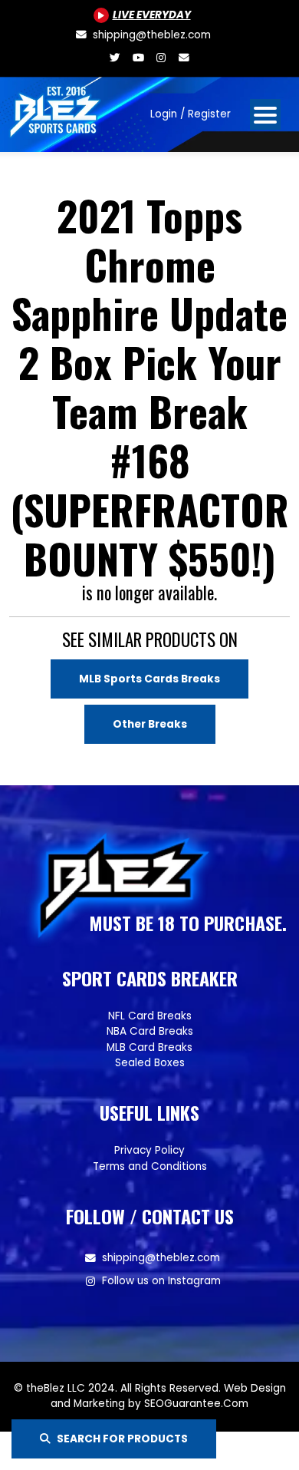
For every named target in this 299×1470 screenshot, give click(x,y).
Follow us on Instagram (161, 1280)
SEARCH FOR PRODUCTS (122, 1439)
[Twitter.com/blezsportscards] (115, 58)
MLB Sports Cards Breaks (149, 679)
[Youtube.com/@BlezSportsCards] (138, 58)
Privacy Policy (149, 1150)
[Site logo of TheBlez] (56, 108)
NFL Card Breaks (150, 1016)
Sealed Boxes (150, 1062)
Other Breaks (150, 724)
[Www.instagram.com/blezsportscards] (161, 58)
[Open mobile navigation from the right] (265, 114)
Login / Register (190, 114)
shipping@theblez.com (161, 1257)
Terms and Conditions (150, 1166)
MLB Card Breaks (149, 1047)
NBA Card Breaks (150, 1031)
